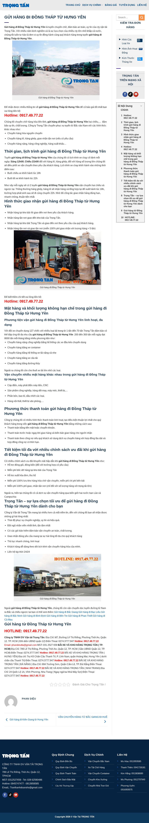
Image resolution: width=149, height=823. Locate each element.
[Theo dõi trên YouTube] (135, 94)
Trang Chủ (73, 5)
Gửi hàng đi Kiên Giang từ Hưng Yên (28, 719)
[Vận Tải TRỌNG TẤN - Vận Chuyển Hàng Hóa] (16, 5)
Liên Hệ (142, 5)
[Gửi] (142, 17)
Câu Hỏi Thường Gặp (64, 786)
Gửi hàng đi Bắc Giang (66, 612)
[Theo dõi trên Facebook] (125, 94)
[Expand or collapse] (141, 106)
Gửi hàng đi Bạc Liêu (89, 612)
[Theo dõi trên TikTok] (130, 94)
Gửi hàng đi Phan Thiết (80, 615)
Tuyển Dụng (127, 5)
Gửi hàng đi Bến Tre (57, 615)
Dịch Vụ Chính (91, 5)
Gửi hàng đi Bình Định (34, 615)
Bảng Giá (111, 5)
